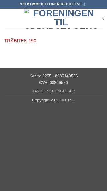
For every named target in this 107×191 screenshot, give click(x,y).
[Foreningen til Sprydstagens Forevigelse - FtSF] (61, 19)
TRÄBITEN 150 (20, 40)
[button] (7, 18)
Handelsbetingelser (53, 91)
